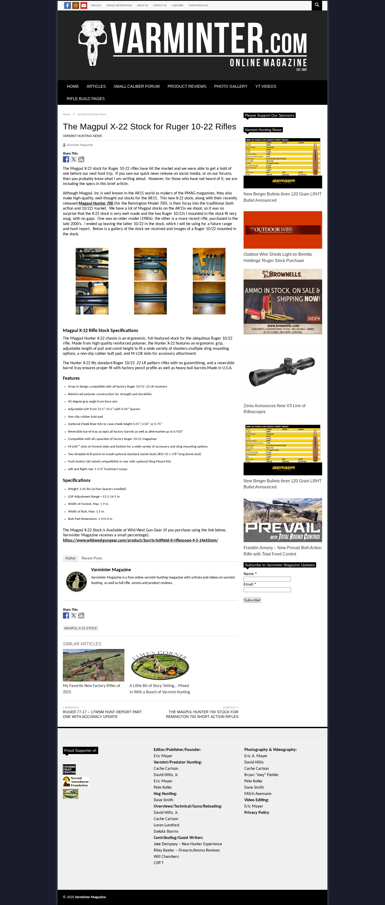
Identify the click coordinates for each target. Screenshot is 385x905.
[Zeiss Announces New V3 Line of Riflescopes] (283, 370)
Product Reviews (187, 86)
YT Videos (265, 86)
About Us (142, 5)
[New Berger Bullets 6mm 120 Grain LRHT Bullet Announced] (283, 162)
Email (250, 584)
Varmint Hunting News (82, 136)
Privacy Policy (256, 813)
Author (70, 558)
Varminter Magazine (111, 570)
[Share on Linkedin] (96, 159)
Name (250, 574)
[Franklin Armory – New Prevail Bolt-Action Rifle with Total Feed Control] (283, 520)
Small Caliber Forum (137, 86)
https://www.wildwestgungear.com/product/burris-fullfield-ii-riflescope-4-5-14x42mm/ (140, 540)
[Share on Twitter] (73, 159)
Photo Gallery (231, 86)
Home (73, 86)
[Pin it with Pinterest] (89, 159)
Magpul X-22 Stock (80, 628)
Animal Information (119, 5)
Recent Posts (92, 558)
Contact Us (160, 5)
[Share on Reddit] (81, 159)
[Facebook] (67, 5)
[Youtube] (83, 5)
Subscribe (177, 5)
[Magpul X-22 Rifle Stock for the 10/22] (92, 264)
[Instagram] (75, 5)
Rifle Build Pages (86, 98)
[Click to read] (93, 665)
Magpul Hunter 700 (96, 203)
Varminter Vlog (198, 5)
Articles (96, 5)
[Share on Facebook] (66, 159)
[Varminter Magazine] (192, 70)
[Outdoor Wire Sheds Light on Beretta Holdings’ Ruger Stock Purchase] (283, 230)
